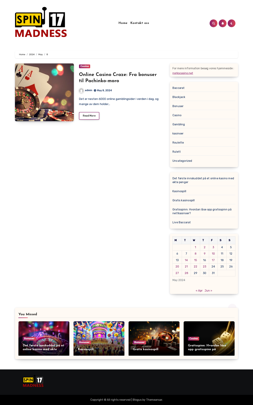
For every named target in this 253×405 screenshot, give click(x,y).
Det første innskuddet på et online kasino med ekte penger (203, 180)
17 (213, 260)
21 (186, 266)
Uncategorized (182, 160)
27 (177, 273)
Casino (84, 66)
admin (88, 90)
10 (213, 253)
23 (204, 266)
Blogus (137, 399)
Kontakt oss (139, 23)
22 (195, 266)
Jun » (208, 290)
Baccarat (178, 88)
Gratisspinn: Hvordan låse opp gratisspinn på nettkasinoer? (201, 211)
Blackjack (178, 97)
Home (123, 23)
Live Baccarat (181, 222)
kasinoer (178, 133)
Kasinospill (179, 191)
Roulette (178, 142)
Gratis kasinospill (183, 200)
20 (177, 266)
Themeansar (154, 399)
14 (186, 260)
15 (195, 260)
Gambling (178, 124)
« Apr (199, 290)
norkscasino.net (182, 73)
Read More (89, 115)
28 (186, 273)
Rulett (176, 151)
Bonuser (177, 106)
